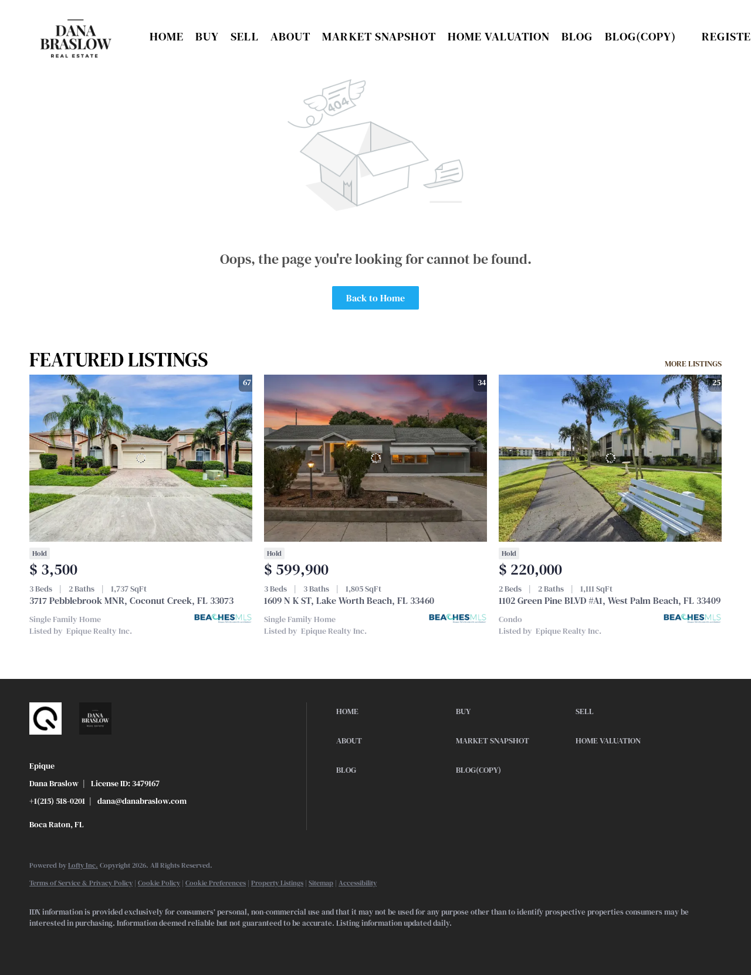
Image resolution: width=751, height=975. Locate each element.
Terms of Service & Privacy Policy (81, 883)
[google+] (145, 943)
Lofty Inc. (83, 865)
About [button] (290, 36)
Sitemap (321, 883)
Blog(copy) (640, 36)
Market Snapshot (379, 36)
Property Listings (277, 883)
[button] (76, 37)
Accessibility (358, 883)
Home (167, 36)
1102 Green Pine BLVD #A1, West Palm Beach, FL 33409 (609, 600)
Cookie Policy (159, 883)
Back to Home (375, 297)
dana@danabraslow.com (142, 801)
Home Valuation (499, 36)
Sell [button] (244, 36)
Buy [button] (207, 36)
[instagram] (111, 943)
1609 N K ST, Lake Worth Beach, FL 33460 (349, 600)
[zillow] (77, 943)
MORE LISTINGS (693, 363)
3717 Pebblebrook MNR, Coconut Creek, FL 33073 (131, 600)
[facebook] (43, 943)
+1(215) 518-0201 (57, 801)
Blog (577, 36)
